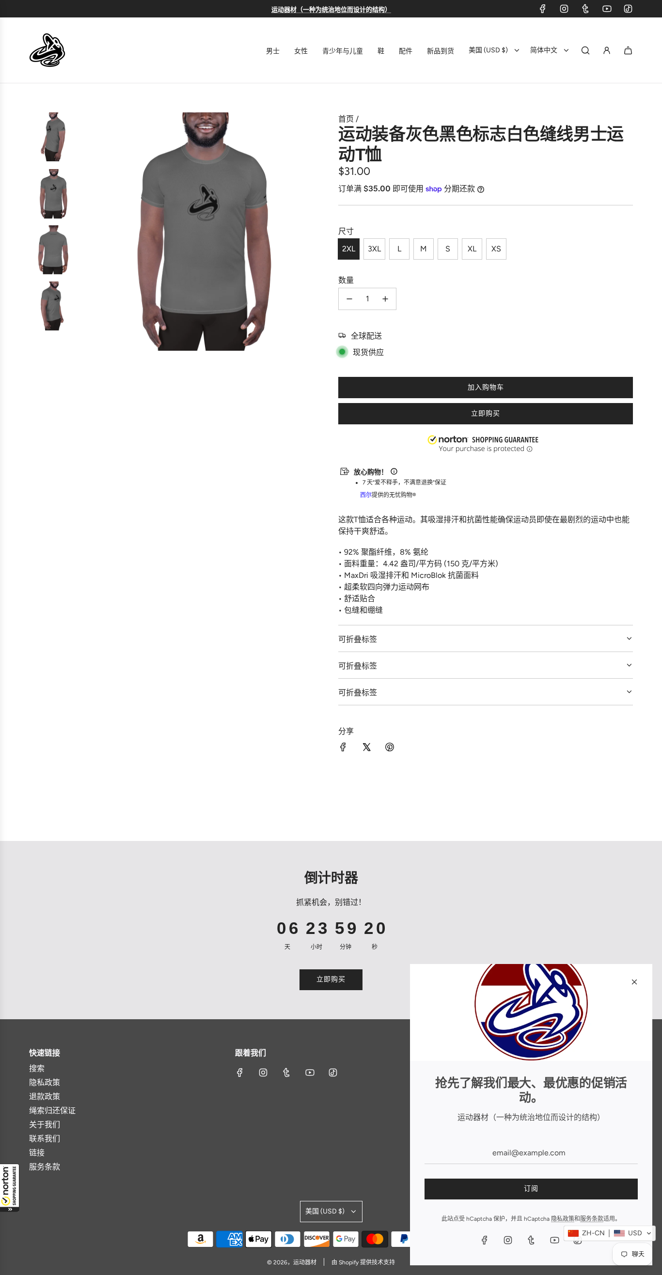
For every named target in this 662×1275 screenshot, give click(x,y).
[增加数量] (385, 299)
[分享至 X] (366, 748)
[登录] (606, 50)
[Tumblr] (585, 9)
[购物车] (628, 50)
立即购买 (485, 413)
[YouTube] (606, 9)
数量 (346, 280)
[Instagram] (564, 9)
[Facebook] (542, 9)
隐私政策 (562, 1218)
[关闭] (634, 982)
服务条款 (591, 1218)
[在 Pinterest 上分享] (389, 748)
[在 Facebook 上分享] (343, 748)
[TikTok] (628, 9)
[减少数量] (349, 299)
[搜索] (585, 50)
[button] (9, 1188)
